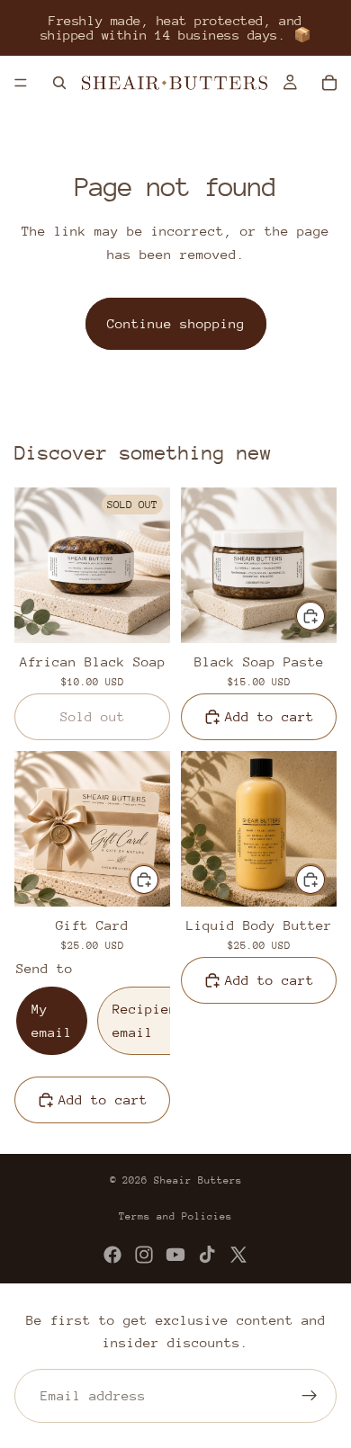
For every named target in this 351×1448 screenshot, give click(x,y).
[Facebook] (112, 1254)
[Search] (59, 83)
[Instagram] (144, 1254)
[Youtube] (175, 1254)
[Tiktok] (207, 1254)
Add (326, 616)
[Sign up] (309, 1396)
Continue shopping (176, 323)
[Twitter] (238, 1254)
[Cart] (329, 83)
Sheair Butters (198, 1180)
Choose (159, 880)
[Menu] (20, 82)
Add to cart (269, 716)
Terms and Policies (175, 1216)
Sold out (92, 716)
